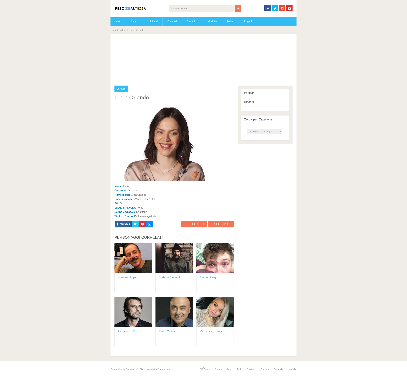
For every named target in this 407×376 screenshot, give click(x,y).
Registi (248, 21)
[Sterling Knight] (215, 258)
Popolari (249, 92)
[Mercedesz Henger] (215, 312)
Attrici (134, 21)
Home (113, 30)
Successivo (219, 224)
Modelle (212, 21)
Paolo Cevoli (167, 331)
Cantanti (172, 21)
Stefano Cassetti (169, 277)
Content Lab (163, 369)
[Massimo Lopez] (133, 258)
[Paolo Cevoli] (174, 312)
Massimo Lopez (128, 277)
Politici (230, 21)
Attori (118, 21)
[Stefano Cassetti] (174, 258)
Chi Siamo (205, 369)
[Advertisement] (203, 62)
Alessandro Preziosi (130, 331)
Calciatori (152, 21)
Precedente (195, 224)
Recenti (249, 101)
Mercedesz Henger (212, 331)
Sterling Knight (209, 277)
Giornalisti (192, 21)
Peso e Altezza (117, 369)
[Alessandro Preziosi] (133, 312)
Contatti (218, 369)
